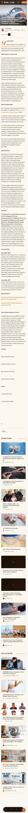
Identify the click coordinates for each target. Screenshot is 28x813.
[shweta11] (2, 30)
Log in (18, 2)
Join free (25, 2)
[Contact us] (24, 810)
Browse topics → (22, 438)
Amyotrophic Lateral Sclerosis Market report (12, 46)
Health (3, 431)
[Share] (21, 809)
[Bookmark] (17, 809)
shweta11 (7, 28)
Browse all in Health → (21, 653)
